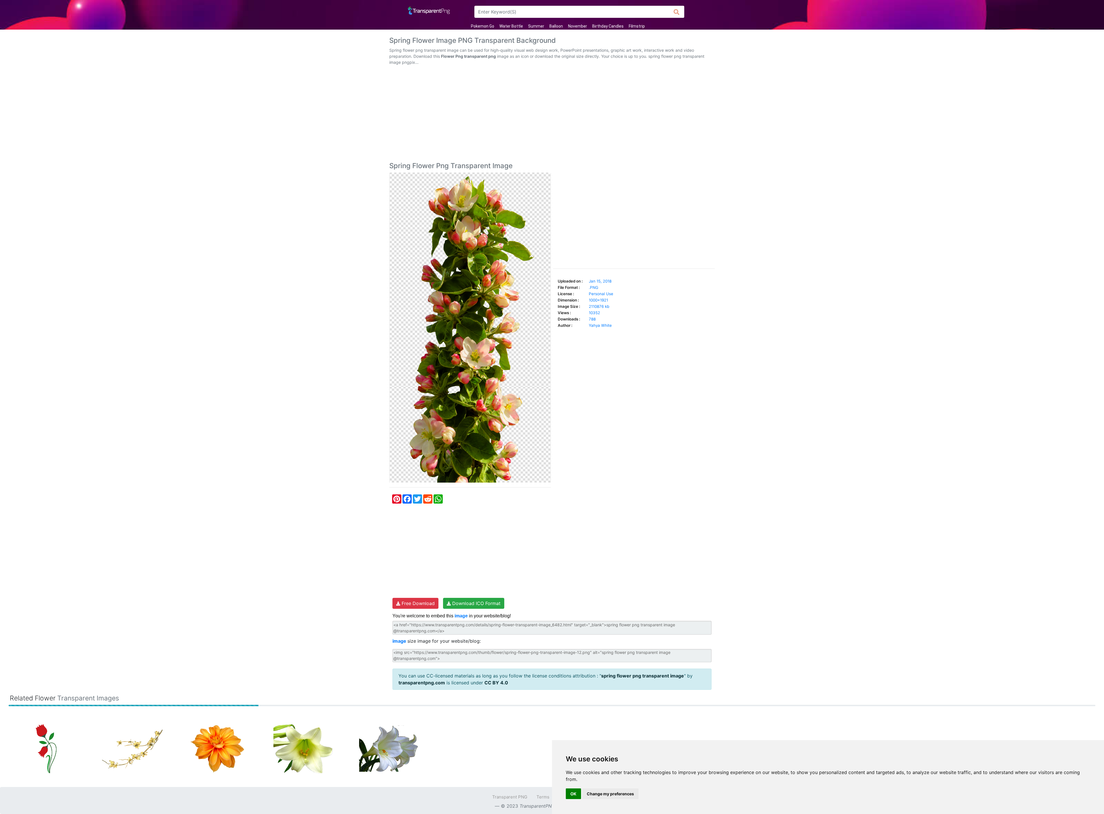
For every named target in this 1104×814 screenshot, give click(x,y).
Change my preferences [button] (610, 793)
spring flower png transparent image (642, 676)
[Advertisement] (552, 114)
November (577, 26)
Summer (536, 26)
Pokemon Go (482, 26)
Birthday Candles (608, 26)
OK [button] (573, 793)
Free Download (417, 603)
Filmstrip (637, 26)
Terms (542, 797)
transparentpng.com (421, 683)
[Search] (676, 12)
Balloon (556, 26)
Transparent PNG (509, 797)
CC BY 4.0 (496, 683)
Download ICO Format (476, 603)
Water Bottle (511, 26)
